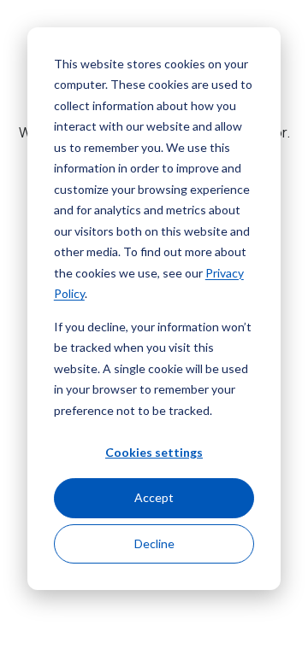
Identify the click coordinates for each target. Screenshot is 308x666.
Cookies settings (154, 452)
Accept (154, 497)
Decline (154, 543)
